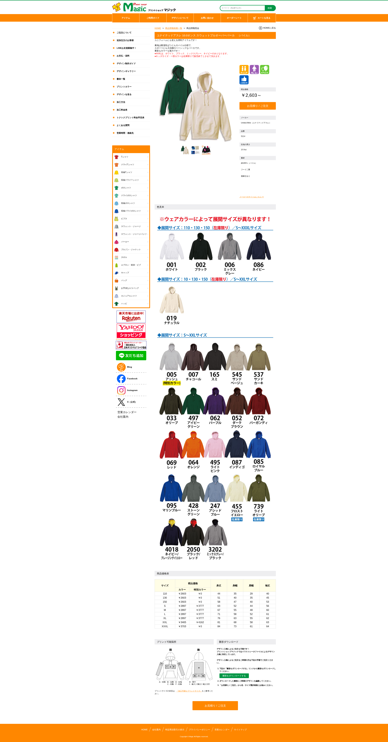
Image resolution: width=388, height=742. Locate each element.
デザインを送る (124, 94)
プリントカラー (124, 86)
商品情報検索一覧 (173, 28)
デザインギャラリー (126, 71)
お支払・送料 (123, 56)
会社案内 (156, 729)
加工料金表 (122, 110)
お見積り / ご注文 (257, 105)
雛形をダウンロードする (234, 675)
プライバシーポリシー (199, 729)
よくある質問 (123, 125)
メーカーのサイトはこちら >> (251, 197)
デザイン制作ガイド (126, 63)
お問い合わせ (207, 18)
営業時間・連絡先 (125, 133)
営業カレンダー (222, 729)
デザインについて (180, 18)
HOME (158, 28)
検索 (270, 8)
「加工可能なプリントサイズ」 (189, 691)
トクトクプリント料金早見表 (130, 117)
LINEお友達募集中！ (126, 48)
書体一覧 (121, 79)
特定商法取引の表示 (174, 729)
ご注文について (124, 32)
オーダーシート (234, 18)
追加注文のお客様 (125, 40)
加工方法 (121, 102)
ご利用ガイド (153, 18)
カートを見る (264, 18)
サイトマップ (240, 729)
